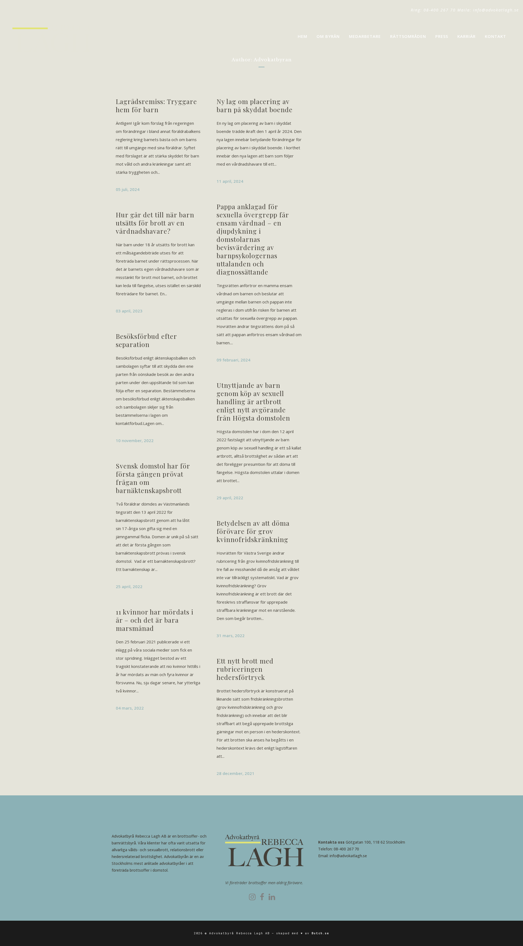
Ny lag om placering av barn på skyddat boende (255, 105)
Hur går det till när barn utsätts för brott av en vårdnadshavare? (155, 222)
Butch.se (320, 933)
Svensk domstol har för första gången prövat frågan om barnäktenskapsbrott (153, 478)
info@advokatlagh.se (496, 10)
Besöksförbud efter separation (146, 340)
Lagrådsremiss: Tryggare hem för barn (156, 105)
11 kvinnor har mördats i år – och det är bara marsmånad (154, 619)
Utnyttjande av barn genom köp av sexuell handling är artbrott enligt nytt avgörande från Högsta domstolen (253, 401)
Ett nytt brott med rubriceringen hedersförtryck (245, 669)
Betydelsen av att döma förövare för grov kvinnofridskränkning (253, 531)
